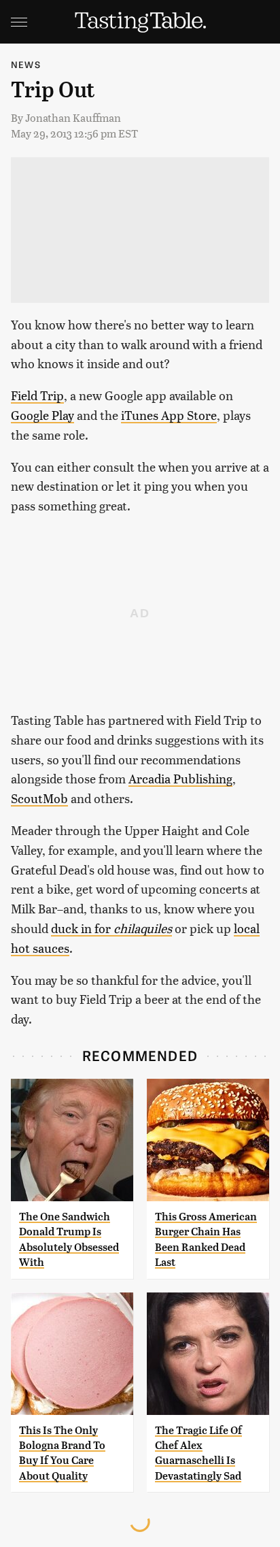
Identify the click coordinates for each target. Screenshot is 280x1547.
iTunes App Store (169, 414)
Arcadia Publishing (180, 778)
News (26, 64)
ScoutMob (39, 798)
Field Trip (37, 395)
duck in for (111, 928)
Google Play (42, 414)
